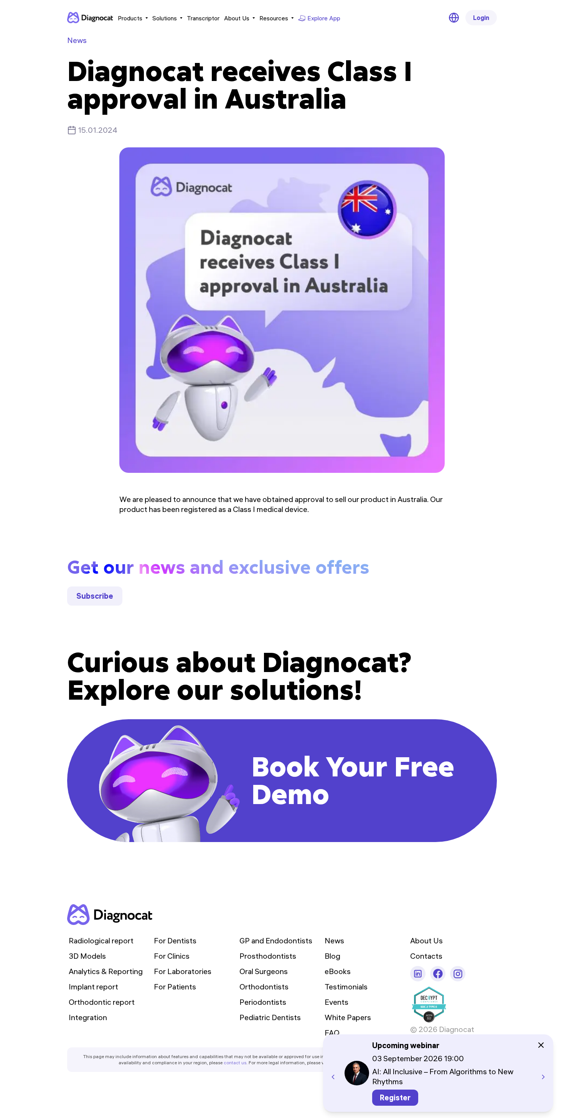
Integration (88, 1017)
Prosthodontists (267, 956)
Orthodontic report (102, 1002)
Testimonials (346, 986)
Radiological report (101, 940)
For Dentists (175, 940)
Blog (332, 956)
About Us (236, 18)
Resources (273, 18)
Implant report (93, 986)
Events (336, 1002)
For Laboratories (182, 971)
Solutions (164, 18)
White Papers (348, 1017)
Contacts (426, 956)
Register (395, 1097)
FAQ (332, 1032)
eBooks (338, 971)
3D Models (87, 956)
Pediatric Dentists (270, 1017)
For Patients (175, 986)
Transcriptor (203, 18)
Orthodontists (264, 986)
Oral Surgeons (263, 971)
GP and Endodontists (275, 940)
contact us (235, 1062)
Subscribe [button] (94, 596)
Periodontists (262, 1002)
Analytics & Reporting (106, 971)
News (77, 40)
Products (130, 18)
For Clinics (172, 956)
